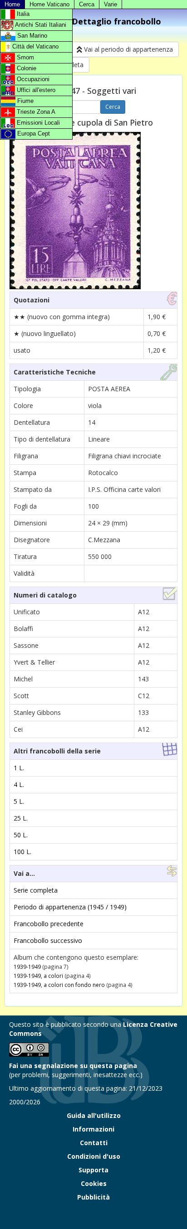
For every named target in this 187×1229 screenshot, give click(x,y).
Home (12, 4)
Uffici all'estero (35, 90)
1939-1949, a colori (38, 975)
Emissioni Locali (37, 122)
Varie (110, 4)
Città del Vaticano (34, 46)
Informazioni (93, 1129)
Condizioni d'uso (93, 1156)
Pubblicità (93, 1197)
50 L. (21, 835)
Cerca (86, 4)
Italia (22, 13)
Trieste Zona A (35, 111)
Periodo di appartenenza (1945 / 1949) (70, 907)
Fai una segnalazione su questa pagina (73, 1065)
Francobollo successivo (48, 940)
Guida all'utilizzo (94, 1115)
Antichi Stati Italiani (40, 24)
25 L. (21, 818)
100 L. (22, 851)
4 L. (19, 784)
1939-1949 (27, 966)
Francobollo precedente (49, 923)
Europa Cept (32, 133)
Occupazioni (32, 79)
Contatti (94, 1142)
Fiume (24, 100)
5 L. (19, 801)
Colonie (25, 68)
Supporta (93, 1170)
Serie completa (36, 890)
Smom (24, 57)
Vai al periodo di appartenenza (127, 49)
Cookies (94, 1183)
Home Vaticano (49, 4)
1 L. (19, 767)
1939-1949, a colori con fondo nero (59, 984)
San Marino (31, 35)
